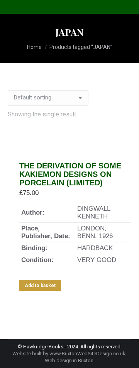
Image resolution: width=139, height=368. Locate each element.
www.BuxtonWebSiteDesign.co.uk (87, 353)
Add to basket (40, 285)
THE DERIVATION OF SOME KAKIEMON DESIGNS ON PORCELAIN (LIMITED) (70, 174)
